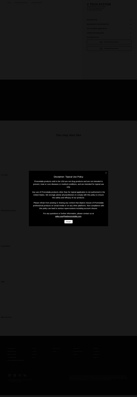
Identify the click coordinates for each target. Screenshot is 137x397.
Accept (68, 221)
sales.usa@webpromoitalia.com (68, 216)
